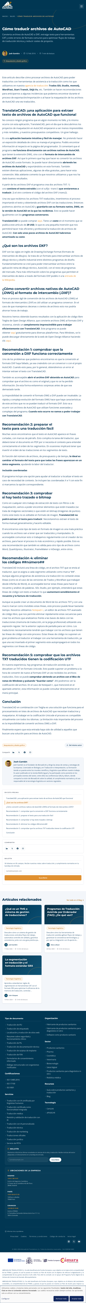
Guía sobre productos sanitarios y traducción (61, 1091)
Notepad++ (38, 610)
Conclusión (10, 832)
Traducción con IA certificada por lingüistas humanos (21, 1101)
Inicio (5, 16)
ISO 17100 (11, 1083)
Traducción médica (15, 1113)
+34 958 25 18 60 (13, 1208)
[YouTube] (79, 1242)
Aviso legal (72, 1236)
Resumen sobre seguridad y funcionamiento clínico (18, 1037)
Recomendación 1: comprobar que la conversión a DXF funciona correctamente (36, 811)
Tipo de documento (14, 1018)
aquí (40, 220)
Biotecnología (52, 1063)
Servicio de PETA (14, 1143)
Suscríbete (43, 878)
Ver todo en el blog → (75, 900)
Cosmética (51, 1055)
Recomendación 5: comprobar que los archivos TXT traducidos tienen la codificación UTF (40, 828)
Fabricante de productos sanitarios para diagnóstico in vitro (64, 1029)
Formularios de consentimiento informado (20, 1059)
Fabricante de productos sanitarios (61, 1024)
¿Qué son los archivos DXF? (17, 802)
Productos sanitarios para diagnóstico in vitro (64, 1072)
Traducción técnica (15, 1127)
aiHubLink (51, 1112)
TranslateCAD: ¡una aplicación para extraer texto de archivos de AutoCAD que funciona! (39, 798)
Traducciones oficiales (16, 1135)
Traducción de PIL (14, 1043)
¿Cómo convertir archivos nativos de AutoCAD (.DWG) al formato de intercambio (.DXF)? (39, 807)
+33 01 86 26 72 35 (13, 1194)
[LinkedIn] (69, 1242)
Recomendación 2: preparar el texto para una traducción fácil (29, 815)
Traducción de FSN (15, 1054)
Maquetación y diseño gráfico (16, 61)
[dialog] (43, 1294)
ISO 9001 (10, 1087)
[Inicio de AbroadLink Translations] (7, 5)
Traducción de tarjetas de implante (21, 1050)
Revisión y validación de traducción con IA (23, 1118)
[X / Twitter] (74, 1242)
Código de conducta (57, 1236)
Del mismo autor (75, 745)
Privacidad (14, 1236)
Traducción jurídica (15, 1139)
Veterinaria (51, 1059)
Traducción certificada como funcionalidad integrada (19, 1108)
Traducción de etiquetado (18, 1028)
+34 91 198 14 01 (13, 1178)
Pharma (50, 1052)
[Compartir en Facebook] (24, 752)
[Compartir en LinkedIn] (13, 752)
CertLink (50, 1108)
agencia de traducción (36, 85)
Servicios (9, 1094)
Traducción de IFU (14, 1025)
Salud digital (52, 1067)
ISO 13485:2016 (13, 1080)
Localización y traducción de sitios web (23, 1032)
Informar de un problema (15, 1231)
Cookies (24, 1236)
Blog (12, 16)
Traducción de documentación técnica (23, 1047)
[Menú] (81, 6)
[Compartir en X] (19, 752)
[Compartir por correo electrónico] (30, 752)
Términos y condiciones (38, 1236)
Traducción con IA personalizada (20, 1124)
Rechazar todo (61, 1299)
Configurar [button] (6, 1299)
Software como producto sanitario (61, 1035)
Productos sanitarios (55, 1048)
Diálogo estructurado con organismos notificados (23, 1066)
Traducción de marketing (17, 1131)
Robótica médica (54, 1077)
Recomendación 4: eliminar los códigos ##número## (26, 824)
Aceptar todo (76, 1299)
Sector (48, 1041)
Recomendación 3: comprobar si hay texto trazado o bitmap (29, 820)
